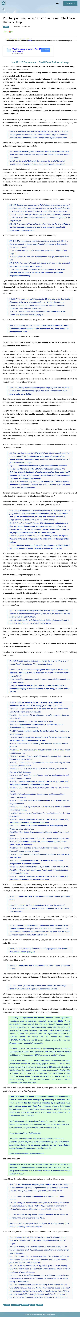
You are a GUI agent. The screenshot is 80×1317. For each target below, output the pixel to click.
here (30, 41)
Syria (33, 1304)
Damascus (16, 1304)
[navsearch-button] (3, 10)
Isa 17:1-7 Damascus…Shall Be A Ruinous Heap (19, 39)
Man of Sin (25, 1304)
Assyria (7, 1304)
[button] (57, 3)
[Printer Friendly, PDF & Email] (8, 32)
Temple (40, 1304)
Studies (6, 26)
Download (46, 49)
